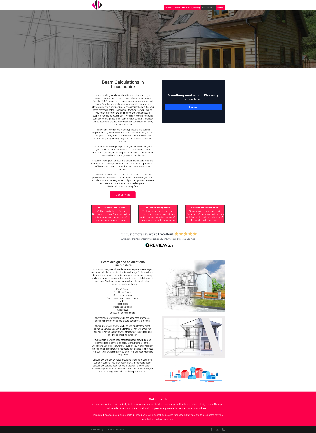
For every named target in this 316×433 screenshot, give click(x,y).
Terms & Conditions (115, 429)
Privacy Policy (97, 429)
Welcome (169, 8)
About (177, 8)
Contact (220, 8)
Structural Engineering (191, 8)
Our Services (207, 8)
